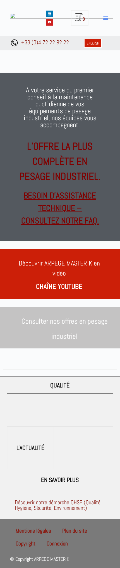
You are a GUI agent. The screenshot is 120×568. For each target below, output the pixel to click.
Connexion (57, 543)
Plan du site (74, 530)
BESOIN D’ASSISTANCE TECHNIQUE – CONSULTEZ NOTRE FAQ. (60, 208)
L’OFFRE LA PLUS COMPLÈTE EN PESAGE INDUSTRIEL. (59, 161)
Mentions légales (33, 530)
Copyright (25, 543)
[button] (106, 18)
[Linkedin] (49, 14)
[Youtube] (49, 22)
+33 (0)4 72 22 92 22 (45, 42)
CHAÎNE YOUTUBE (59, 286)
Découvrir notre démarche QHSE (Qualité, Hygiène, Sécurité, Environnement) (58, 505)
